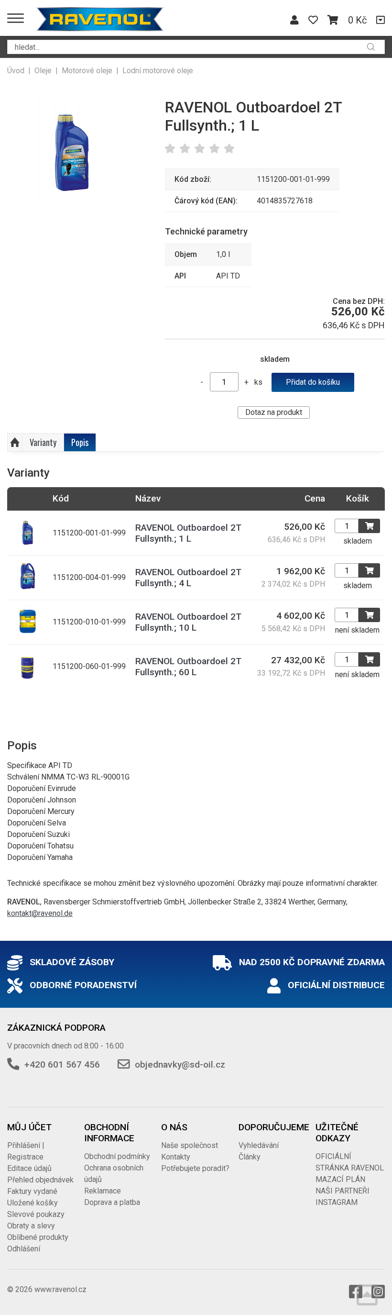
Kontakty (175, 1156)
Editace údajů (29, 1168)
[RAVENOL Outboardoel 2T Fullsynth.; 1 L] (72, 148)
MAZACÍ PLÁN (340, 1179)
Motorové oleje (87, 70)
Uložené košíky (32, 1202)
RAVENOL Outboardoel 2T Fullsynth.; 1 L (188, 533)
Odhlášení (23, 1248)
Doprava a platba (112, 1202)
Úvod (15, 70)
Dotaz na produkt (273, 412)
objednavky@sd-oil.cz (180, 1064)
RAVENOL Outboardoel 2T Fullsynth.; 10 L (188, 622)
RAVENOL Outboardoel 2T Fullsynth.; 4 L (188, 578)
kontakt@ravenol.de (40, 913)
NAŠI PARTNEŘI (343, 1190)
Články (250, 1156)
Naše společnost (189, 1145)
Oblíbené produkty (37, 1237)
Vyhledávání (259, 1145)
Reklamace (102, 1190)
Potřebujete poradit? (195, 1168)
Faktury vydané (32, 1191)
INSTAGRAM (337, 1202)
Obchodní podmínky (117, 1156)
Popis (79, 442)
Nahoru (15, 443)
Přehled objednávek (40, 1179)
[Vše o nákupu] (380, 20)
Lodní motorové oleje (157, 70)
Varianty (43, 442)
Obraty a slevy (31, 1225)
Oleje (43, 70)
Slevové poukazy (36, 1214)
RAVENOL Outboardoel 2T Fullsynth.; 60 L (188, 667)
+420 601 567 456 (62, 1064)
